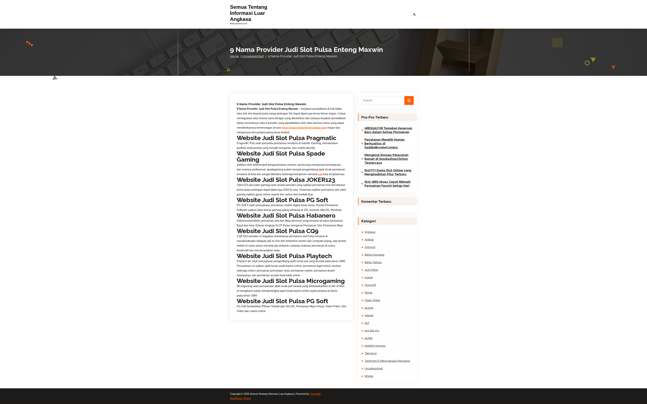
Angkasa (369, 232)
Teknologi (370, 353)
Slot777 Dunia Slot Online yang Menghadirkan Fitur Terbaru (387, 172)
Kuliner (368, 277)
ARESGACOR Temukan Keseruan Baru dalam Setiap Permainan (388, 130)
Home (234, 56)
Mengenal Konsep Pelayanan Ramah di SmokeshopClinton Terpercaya (386, 159)
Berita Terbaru (373, 262)
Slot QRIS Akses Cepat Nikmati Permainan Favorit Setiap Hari (387, 183)
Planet (368, 292)
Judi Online (371, 270)
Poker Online (372, 300)
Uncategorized (253, 56)
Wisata (368, 376)
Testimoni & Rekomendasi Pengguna (387, 361)
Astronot (369, 247)
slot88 (368, 338)
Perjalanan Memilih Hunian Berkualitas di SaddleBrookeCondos (384, 143)
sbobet (368, 307)
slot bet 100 (371, 330)
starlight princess (375, 345)
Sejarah (369, 315)
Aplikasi (369, 239)
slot (366, 323)
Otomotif (370, 285)
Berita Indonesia (374, 254)
